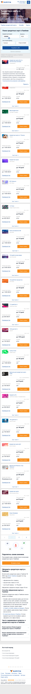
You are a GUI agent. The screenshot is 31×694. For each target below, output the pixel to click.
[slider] (9, 38)
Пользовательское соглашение (10, 675)
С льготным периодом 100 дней (10, 658)
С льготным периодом (8, 653)
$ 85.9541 (22, 1)
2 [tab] (10, 667)
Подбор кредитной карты (9, 25)
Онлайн (21, 25)
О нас (2, 673)
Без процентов (6, 650)
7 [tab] (19, 667)
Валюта (22, 34)
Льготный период (7, 40)
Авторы (23, 675)
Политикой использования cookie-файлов (13, 81)
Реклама (7, 673)
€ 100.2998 (22, 3)
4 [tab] (14, 667)
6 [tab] (17, 667)
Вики (20, 673)
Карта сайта (4, 677)
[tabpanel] (14, 653)
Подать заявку (23, 102)
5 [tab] (15, 667)
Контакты (14, 673)
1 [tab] (9, 667)
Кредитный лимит (7, 34)
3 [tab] (12, 667)
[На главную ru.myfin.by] (15, 671)
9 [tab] (22, 667)
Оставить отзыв (15, 563)
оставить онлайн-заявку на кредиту (13, 608)
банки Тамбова (12, 576)
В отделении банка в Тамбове (12, 614)
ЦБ (18, 1)
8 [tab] (20, 667)
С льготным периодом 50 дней (10, 655)
